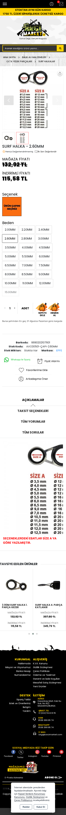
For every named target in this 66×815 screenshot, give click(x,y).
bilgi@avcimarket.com (50, 734)
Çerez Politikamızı (23, 800)
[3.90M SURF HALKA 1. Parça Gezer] (16, 585)
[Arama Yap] (60, 48)
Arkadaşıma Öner (37, 379)
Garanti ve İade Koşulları (46, 678)
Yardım (27, 711)
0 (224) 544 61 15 (47, 713)
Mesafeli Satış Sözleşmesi (47, 682)
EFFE (59, 350)
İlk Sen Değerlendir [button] (47, 151)
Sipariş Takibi (23, 699)
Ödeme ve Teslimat (44, 675)
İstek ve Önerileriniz (20, 703)
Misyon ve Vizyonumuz (18, 667)
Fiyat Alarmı (52, 361)
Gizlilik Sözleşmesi (42, 667)
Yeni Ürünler (39, 686)
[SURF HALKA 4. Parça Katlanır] (49, 585)
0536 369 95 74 (46, 720)
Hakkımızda (24, 663)
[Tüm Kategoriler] (5, 4)
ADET (25, 308)
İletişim (27, 707)
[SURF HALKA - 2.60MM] (32, 99)
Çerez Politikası (41, 671)
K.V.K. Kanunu (40, 663)
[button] (57, 100)
